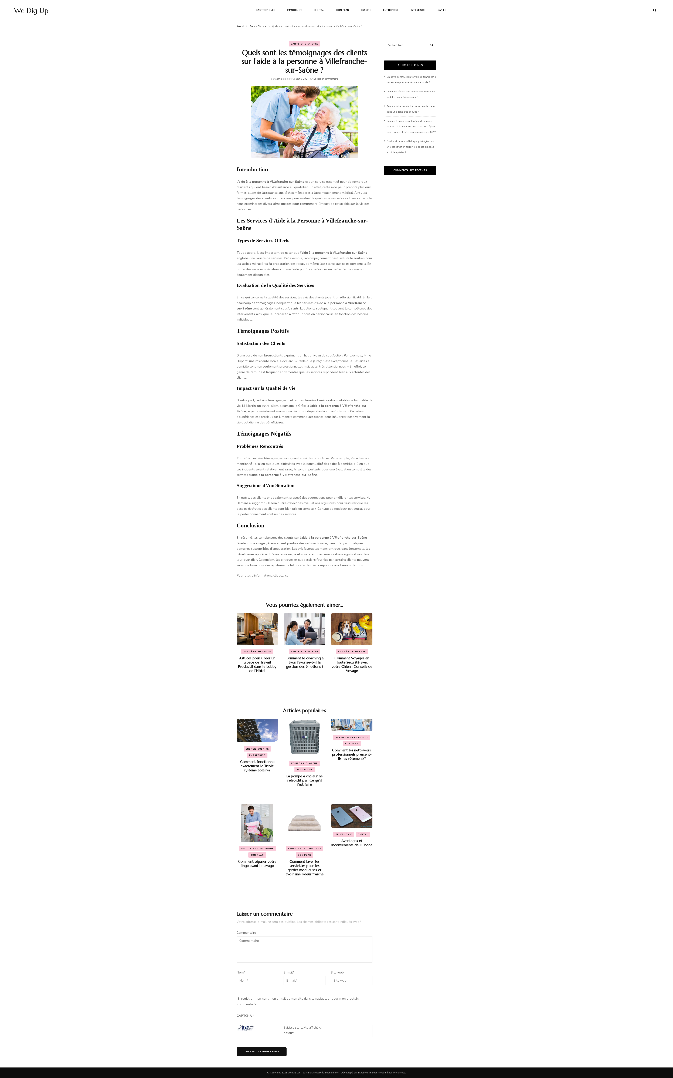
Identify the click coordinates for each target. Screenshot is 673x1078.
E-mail (289, 972)
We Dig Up (31, 10)
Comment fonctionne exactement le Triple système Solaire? (257, 766)
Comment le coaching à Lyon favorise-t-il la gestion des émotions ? (304, 662)
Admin (278, 78)
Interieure (418, 10)
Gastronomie (265, 10)
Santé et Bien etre (304, 43)
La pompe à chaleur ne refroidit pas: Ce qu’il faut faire (304, 780)
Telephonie (343, 834)
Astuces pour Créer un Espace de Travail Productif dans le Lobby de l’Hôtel (257, 664)
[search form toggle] (654, 10)
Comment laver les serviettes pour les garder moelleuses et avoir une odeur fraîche (305, 867)
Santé (441, 10)
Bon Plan (342, 10)
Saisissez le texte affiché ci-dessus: (303, 1030)
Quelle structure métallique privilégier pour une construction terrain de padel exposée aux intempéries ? (411, 147)
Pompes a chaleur (304, 763)
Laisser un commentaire (326, 78)
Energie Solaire (257, 748)
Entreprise (390, 10)
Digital (319, 10)
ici (285, 575)
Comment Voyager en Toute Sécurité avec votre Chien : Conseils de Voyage (352, 664)
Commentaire (246, 933)
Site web (337, 972)
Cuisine (366, 10)
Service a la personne (351, 737)
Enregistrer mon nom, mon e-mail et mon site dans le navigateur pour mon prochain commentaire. (298, 1001)
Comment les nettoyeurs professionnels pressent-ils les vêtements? (352, 754)
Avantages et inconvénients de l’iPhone (351, 843)
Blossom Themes (368, 1072)
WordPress (399, 1072)
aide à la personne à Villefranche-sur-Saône (271, 182)
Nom (241, 972)
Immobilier (294, 10)
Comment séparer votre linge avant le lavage (257, 863)
